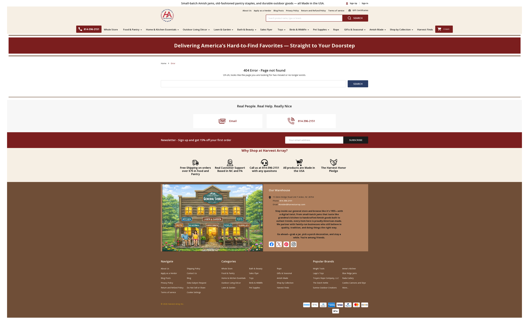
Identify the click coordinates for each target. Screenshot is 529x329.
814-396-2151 (286, 200)
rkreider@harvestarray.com (292, 204)
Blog (189, 278)
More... (345, 287)
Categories (228, 261)
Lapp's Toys (318, 273)
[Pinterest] (286, 244)
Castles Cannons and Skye (354, 282)
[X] (279, 244)
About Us (247, 10)
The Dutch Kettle (320, 282)
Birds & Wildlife (297, 29)
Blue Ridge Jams (349, 273)
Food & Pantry (131, 29)
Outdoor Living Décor (195, 29)
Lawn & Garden (222, 29)
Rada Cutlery (348, 278)
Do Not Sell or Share (196, 287)
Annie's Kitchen (349, 268)
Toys (280, 29)
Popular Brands (323, 261)
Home (163, 63)
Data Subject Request (196, 282)
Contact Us (192, 273)
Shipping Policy (193, 268)
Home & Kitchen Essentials (161, 29)
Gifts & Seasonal (353, 29)
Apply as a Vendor (262, 10)
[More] (141, 29)
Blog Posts (279, 10)
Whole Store (111, 29)
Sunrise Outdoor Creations (325, 287)
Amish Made (377, 29)
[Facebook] (271, 244)
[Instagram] (293, 244)
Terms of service (336, 10)
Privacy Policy (292, 10)
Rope (336, 29)
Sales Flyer (266, 29)
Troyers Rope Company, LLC (326, 278)
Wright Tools (318, 268)
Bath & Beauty (245, 29)
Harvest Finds (425, 29)
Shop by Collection (400, 29)
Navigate (167, 261)
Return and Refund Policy (313, 10)
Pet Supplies (320, 29)
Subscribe (355, 140)
